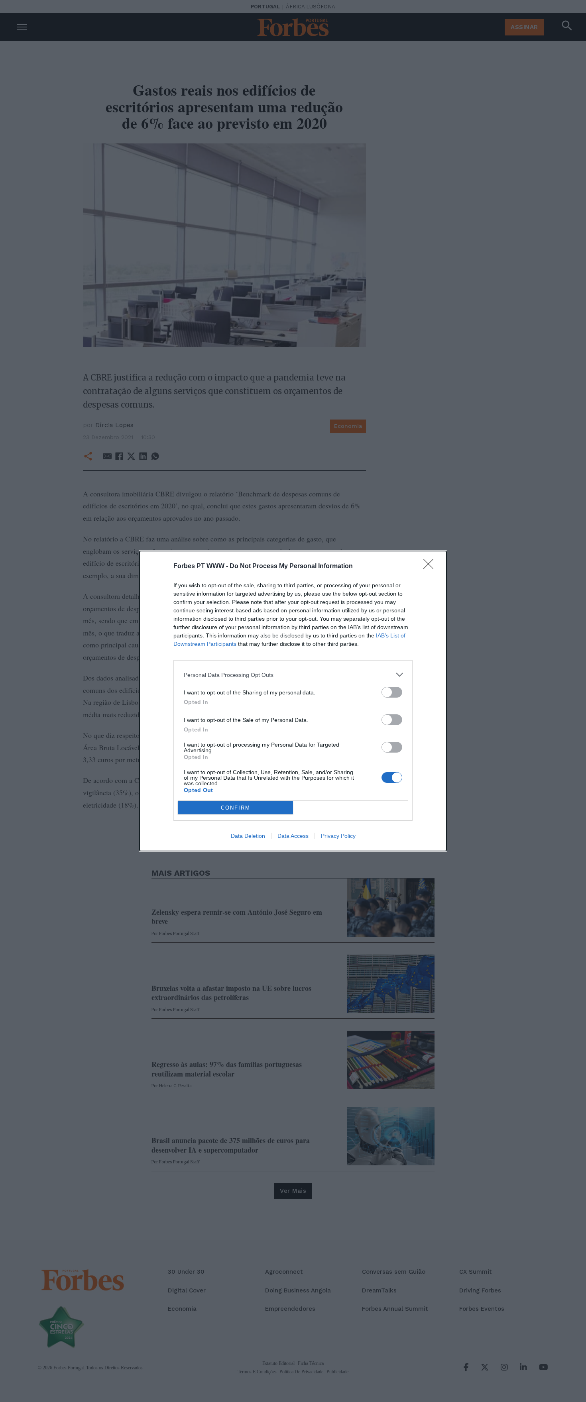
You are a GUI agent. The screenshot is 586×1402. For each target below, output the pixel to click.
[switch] (391, 692)
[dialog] (293, 701)
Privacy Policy (338, 836)
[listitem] (293, 675)
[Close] (431, 566)
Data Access (293, 836)
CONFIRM (235, 808)
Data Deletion (248, 836)
